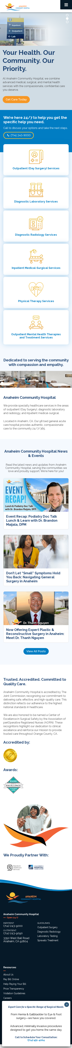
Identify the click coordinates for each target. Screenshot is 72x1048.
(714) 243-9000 (20, 135)
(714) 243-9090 (13, 933)
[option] (36, 61)
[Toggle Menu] (66, 4)
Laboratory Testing (47, 936)
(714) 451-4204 (36, 1040)
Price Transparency (13, 988)
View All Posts (36, 651)
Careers (7, 998)
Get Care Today (16, 99)
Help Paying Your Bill (14, 984)
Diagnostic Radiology (49, 931)
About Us (8, 974)
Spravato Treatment (47, 940)
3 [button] (67, 22)
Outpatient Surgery (47, 927)
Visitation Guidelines (14, 993)
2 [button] (67, 18)
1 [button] (67, 15)
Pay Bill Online (11, 979)
